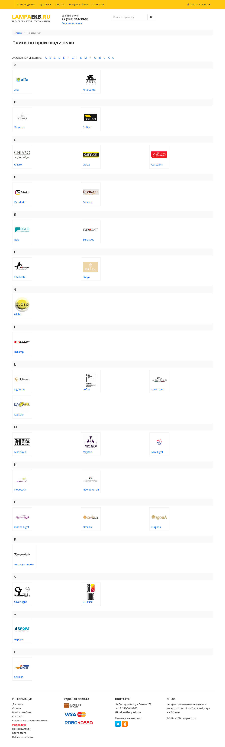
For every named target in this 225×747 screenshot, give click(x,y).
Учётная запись (199, 4)
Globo (17, 314)
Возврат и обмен (78, 4)
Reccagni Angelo (24, 564)
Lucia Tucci (157, 389)
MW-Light (157, 452)
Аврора (18, 639)
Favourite (20, 277)
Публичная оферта (23, 737)
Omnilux (87, 527)
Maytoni (87, 452)
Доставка (45, 4)
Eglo (17, 239)
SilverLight (20, 601)
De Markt (19, 202)
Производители (26, 4)
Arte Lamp (89, 89)
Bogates (19, 127)
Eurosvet (88, 239)
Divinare (88, 202)
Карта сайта (19, 732)
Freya (86, 277)
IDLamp (19, 351)
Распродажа (19, 724)
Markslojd (20, 452)
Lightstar (19, 389)
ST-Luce (88, 601)
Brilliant (87, 127)
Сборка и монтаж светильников (30, 720)
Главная (18, 32)
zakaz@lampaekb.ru (130, 712)
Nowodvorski (91, 489)
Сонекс (18, 676)
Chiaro (18, 164)
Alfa (16, 89)
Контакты (98, 4)
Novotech (20, 489)
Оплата (60, 4)
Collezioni (157, 164)
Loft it (86, 389)
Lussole (19, 414)
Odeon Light (21, 527)
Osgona (156, 527)
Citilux (86, 164)
